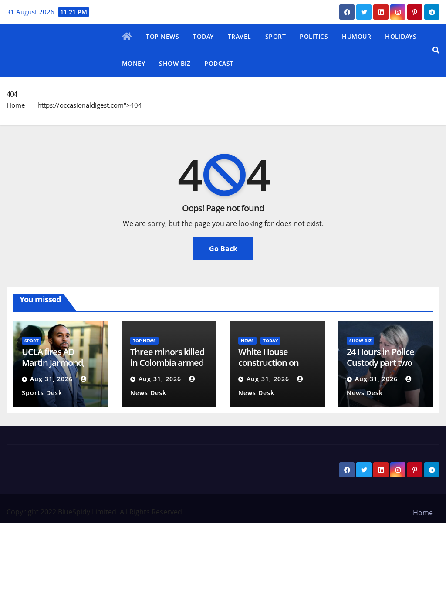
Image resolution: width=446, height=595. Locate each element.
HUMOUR (356, 36)
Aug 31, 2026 (51, 379)
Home (16, 105)
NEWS (247, 341)
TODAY (203, 36)
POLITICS (314, 36)
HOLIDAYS (400, 36)
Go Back (223, 249)
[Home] (127, 37)
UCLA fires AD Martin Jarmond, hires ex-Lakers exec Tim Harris (53, 368)
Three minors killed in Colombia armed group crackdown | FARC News (167, 368)
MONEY (133, 63)
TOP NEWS (162, 36)
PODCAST (219, 63)
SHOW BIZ (174, 63)
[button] (435, 50)
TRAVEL (239, 36)
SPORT (275, 36)
